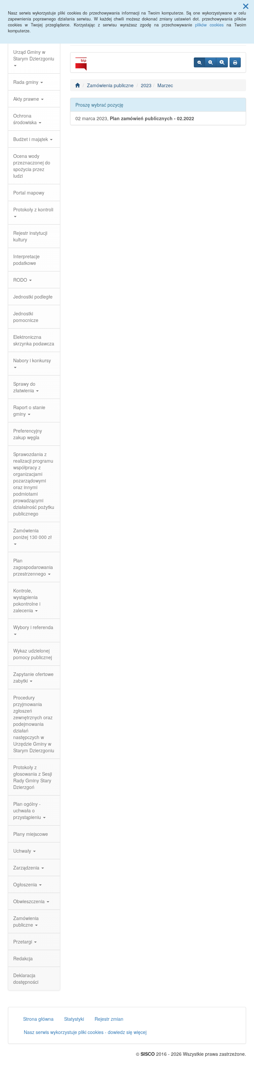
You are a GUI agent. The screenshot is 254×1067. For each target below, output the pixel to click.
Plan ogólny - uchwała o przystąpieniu (27, 810)
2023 (146, 85)
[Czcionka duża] (222, 62)
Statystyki (74, 1018)
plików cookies (209, 25)
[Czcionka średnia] (210, 62)
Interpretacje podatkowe (26, 259)
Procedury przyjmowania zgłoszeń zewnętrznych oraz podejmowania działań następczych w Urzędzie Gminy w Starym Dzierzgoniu (33, 724)
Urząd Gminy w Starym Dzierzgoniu (33, 55)
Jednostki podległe (33, 296)
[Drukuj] (235, 62)
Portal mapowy (28, 192)
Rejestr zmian (109, 1018)
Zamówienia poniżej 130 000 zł (32, 533)
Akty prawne (26, 98)
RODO (20, 279)
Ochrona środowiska (25, 118)
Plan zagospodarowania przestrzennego (33, 567)
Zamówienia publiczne (26, 921)
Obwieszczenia (29, 901)
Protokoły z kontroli (33, 209)
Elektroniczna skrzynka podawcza (33, 340)
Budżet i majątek (31, 139)
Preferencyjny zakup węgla (27, 434)
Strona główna (38, 1018)
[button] (245, 6)
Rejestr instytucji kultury (30, 236)
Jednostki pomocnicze (25, 316)
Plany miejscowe (30, 834)
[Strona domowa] (77, 85)
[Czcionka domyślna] (199, 62)
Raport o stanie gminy (29, 410)
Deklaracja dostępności (25, 978)
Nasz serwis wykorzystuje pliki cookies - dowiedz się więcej (85, 1032)
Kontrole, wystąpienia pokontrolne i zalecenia (26, 600)
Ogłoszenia (25, 884)
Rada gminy (26, 82)
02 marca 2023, (134, 118)
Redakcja (23, 958)
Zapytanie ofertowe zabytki (33, 677)
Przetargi (23, 941)
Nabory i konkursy (32, 360)
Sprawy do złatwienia (24, 387)
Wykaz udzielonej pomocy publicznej (32, 653)
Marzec (165, 85)
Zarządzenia (27, 867)
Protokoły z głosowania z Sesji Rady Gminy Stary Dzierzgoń (32, 777)
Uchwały (22, 850)
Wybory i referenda (33, 627)
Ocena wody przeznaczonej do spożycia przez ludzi (31, 166)
